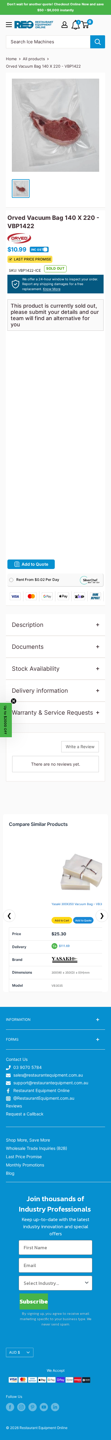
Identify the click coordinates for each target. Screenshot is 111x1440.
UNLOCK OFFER (58, 740)
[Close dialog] (105, 686)
